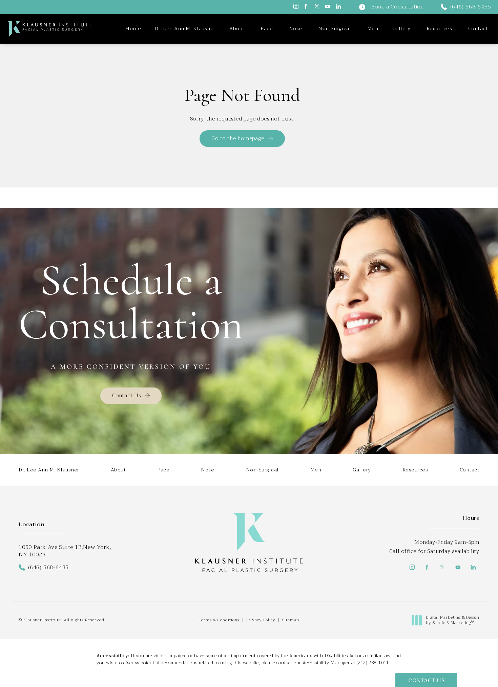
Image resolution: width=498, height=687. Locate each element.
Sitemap (290, 620)
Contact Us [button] (426, 680)
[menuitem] (133, 29)
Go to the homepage (237, 138)
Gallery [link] (401, 29)
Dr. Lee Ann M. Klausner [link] (185, 29)
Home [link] (133, 29)
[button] (295, 6)
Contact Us (126, 395)
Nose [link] (295, 29)
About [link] (237, 29)
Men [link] (372, 29)
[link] (466, 7)
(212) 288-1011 (373, 663)
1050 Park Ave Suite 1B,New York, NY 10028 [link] (65, 551)
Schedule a (131, 302)
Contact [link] (478, 29)
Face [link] (267, 29)
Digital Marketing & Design (452, 620)
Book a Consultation (397, 7)
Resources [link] (439, 29)
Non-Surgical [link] (334, 29)
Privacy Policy (260, 620)
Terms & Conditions (219, 620)
